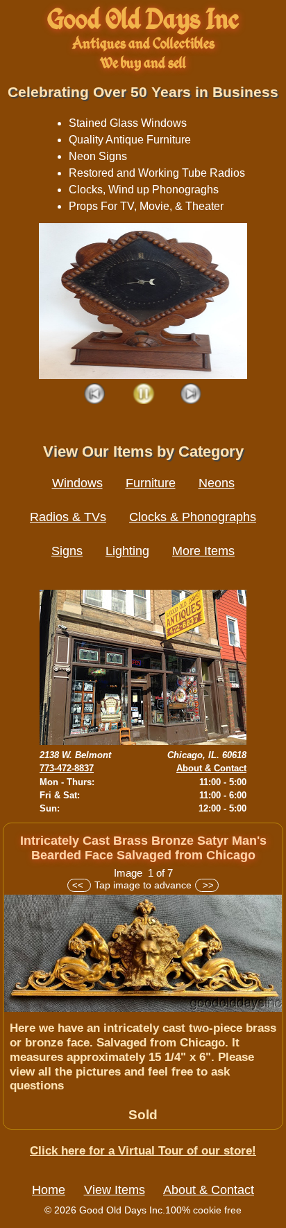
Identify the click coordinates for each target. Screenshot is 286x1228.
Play (143, 394)
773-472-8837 (67, 768)
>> (207, 885)
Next (191, 394)
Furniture (151, 483)
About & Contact (211, 768)
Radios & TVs (68, 517)
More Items (203, 551)
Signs (67, 551)
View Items (114, 1190)
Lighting (127, 551)
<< (79, 885)
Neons (217, 483)
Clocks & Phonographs (192, 517)
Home (48, 1190)
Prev (95, 394)
